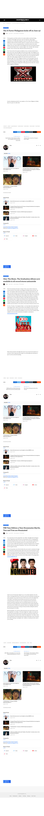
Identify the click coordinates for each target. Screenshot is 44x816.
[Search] (39, 20)
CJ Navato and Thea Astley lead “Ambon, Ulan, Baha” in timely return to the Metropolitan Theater (25, 218)
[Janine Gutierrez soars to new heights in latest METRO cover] (12, 161)
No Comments (16, 33)
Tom (28, 642)
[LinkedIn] (4, 45)
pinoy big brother (23, 642)
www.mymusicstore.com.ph (12, 313)
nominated (9, 642)
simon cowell (32, 126)
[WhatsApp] (4, 50)
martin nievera (20, 126)
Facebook (5, 226)
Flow (7, 33)
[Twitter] (4, 43)
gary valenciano (14, 126)
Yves (31, 642)
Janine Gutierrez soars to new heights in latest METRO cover (11, 169)
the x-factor (38, 126)
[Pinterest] (4, 48)
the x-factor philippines (8, 127)
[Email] (4, 52)
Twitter (12, 226)
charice (9, 126)
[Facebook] (4, 41)
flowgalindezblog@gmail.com (12, 228)
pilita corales (26, 126)
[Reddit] (4, 54)
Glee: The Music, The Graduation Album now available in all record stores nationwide (12, 139)
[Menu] (4, 20)
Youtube (8, 226)
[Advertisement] (22, 9)
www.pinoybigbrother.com (12, 556)
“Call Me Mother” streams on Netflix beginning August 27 (10, 187)
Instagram (16, 226)
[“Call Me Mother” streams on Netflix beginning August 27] (12, 179)
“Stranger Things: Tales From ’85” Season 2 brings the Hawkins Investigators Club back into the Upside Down (31, 169)
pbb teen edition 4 (15, 642)
